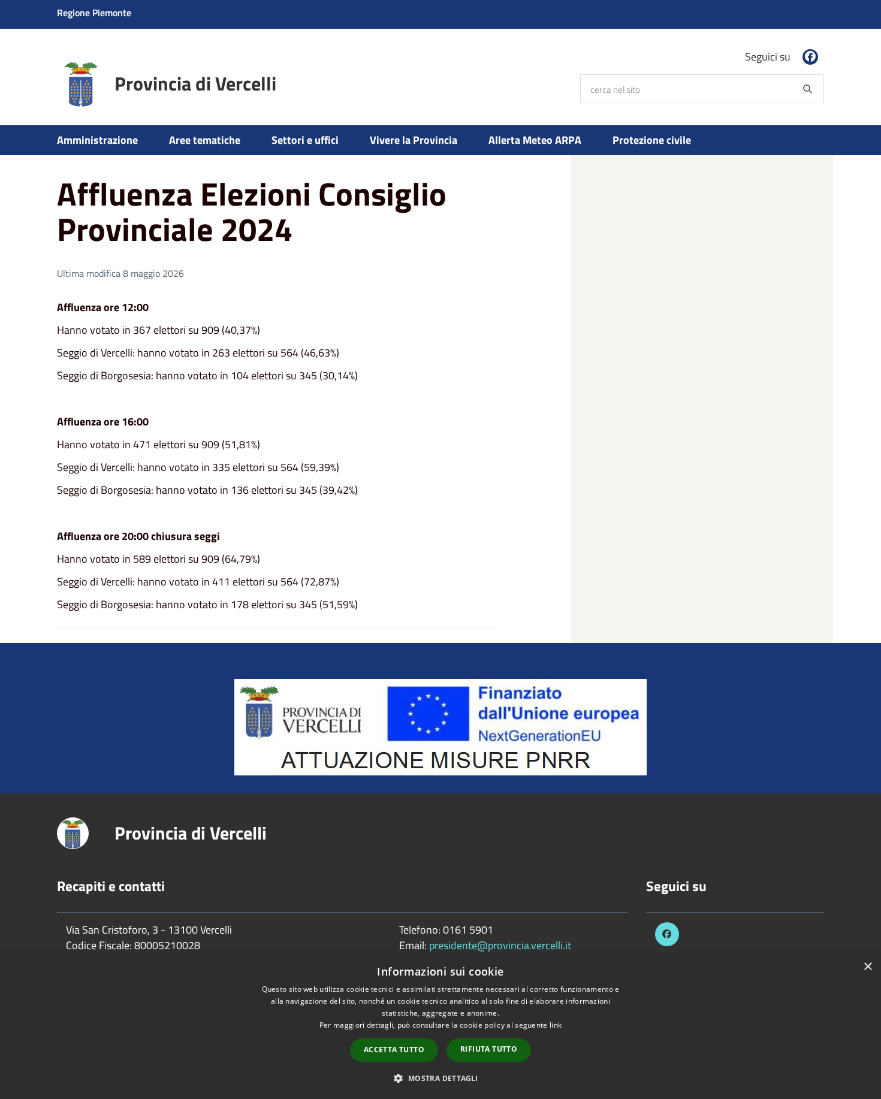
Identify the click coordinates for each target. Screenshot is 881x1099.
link (556, 1025)
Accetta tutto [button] (394, 1049)
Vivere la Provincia (413, 140)
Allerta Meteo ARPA (534, 140)
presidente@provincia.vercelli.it (500, 945)
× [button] (867, 966)
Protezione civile (652, 140)
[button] (440, 1078)
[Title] (440, 726)
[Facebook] (810, 57)
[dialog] (440, 1026)
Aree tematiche (204, 140)
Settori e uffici (305, 140)
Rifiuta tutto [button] (488, 1049)
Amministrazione (97, 140)
